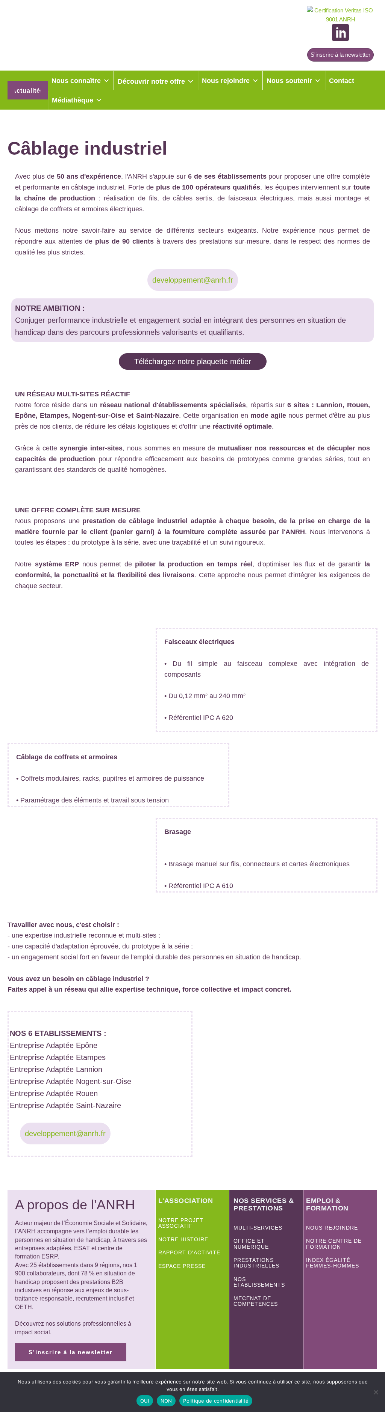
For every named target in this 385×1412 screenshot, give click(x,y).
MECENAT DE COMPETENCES (255, 1301)
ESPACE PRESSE (182, 1266)
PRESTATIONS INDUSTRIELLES (256, 1263)
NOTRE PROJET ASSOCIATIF (180, 1223)
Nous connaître (76, 80)
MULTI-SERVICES (257, 1228)
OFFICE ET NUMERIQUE (252, 1243)
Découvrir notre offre (151, 81)
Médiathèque (72, 100)
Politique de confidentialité (216, 1401)
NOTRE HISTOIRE (183, 1239)
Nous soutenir (289, 80)
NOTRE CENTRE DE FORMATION (334, 1243)
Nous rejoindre (226, 80)
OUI (144, 1401)
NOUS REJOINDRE (332, 1228)
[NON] (375, 1392)
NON (166, 1401)
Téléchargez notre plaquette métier (192, 361)
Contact (341, 80)
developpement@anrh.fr (192, 280)
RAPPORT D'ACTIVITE (189, 1252)
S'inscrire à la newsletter (340, 54)
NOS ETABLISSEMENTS (259, 1282)
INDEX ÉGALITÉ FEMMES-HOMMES (332, 1263)
